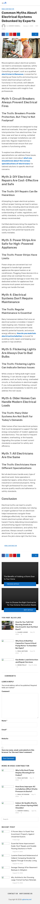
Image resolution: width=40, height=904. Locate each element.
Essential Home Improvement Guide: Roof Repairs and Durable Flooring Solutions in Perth (23, 846)
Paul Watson (22, 651)
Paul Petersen (23, 794)
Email (4, 730)
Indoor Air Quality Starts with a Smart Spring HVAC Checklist (26, 805)
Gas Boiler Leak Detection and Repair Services (26, 661)
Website (5, 739)
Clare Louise (22, 632)
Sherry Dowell (14, 26)
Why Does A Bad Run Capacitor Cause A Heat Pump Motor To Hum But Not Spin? (26, 644)
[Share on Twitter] (7, 34)
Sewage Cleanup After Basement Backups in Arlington (24, 868)
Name (4, 721)
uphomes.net (27, 899)
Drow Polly (21, 665)
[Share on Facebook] (3, 34)
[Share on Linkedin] (18, 34)
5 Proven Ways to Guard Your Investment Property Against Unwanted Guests (22, 834)
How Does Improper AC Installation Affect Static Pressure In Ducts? (26, 788)
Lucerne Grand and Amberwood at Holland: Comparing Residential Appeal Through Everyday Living (24, 858)
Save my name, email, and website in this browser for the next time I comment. (18, 751)
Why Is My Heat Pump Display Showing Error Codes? (25, 772)
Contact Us (13, 894)
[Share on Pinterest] (14, 34)
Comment (6, 691)
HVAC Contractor (8, 8)
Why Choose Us (25, 894)
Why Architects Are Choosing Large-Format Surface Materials (23, 878)
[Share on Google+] (11, 34)
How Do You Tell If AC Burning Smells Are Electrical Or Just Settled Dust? (26, 625)
